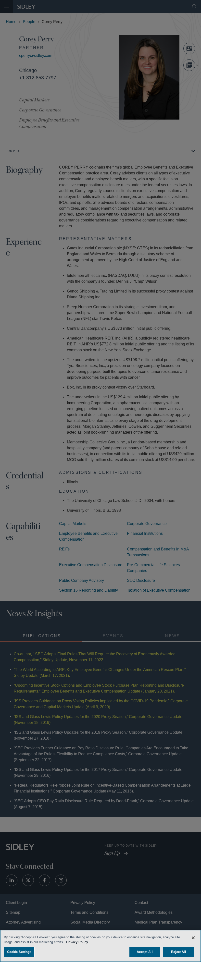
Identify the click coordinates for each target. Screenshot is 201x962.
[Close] (193, 937)
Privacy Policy (78, 941)
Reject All (178, 951)
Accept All (144, 951)
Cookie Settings (19, 951)
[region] (100, 945)
